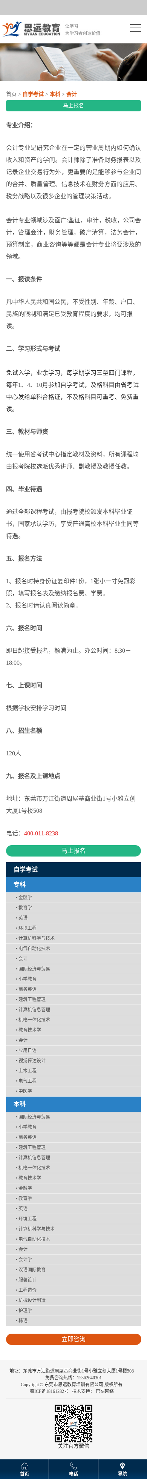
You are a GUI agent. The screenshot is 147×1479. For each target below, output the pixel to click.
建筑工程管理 (31, 999)
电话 (73, 1474)
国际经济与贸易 (33, 969)
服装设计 (26, 1280)
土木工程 (26, 1071)
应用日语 (26, 1050)
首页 (11, 94)
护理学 (24, 1310)
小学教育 (26, 979)
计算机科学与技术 (35, 938)
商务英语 (26, 989)
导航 (122, 1474)
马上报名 (73, 105)
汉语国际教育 (31, 1270)
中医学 (24, 1091)
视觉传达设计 (31, 1060)
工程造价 (26, 1290)
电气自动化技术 (33, 948)
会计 (22, 958)
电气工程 (26, 1081)
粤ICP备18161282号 (49, 1391)
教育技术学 (28, 1030)
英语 (22, 918)
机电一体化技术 (33, 1020)
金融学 (24, 897)
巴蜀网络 (105, 1391)
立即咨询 (73, 1339)
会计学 (24, 1259)
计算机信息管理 (33, 1009)
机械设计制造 (31, 1300)
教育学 (24, 908)
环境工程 (26, 928)
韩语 (22, 1320)
